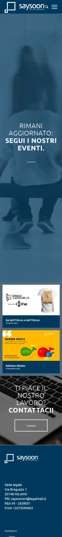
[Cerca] (45, 6)
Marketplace (11, 530)
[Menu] (52, 6)
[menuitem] (45, 6)
